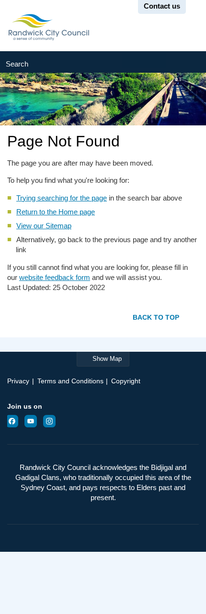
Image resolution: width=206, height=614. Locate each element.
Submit (186, 62)
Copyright (125, 381)
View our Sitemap (43, 226)
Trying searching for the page (61, 198)
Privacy (18, 381)
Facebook (15, 421)
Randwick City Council (49, 27)
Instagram (52, 421)
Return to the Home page (55, 212)
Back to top (156, 317)
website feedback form (54, 277)
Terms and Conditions (70, 381)
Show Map (107, 358)
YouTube (33, 421)
